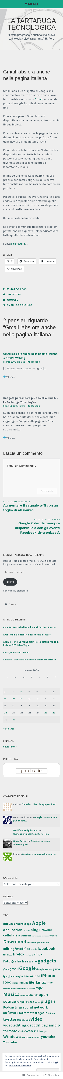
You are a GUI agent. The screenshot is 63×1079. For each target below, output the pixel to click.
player (37, 1002)
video (36, 1019)
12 (29, 698)
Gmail (38, 99)
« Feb (6, 728)
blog (34, 930)
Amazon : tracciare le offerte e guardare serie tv (29, 659)
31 (13, 719)
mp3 (39, 988)
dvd (47, 943)
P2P (18, 1001)
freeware (29, 961)
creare (53, 935)
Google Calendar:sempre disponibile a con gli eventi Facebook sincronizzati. (37, 526)
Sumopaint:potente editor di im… (31, 834)
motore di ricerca (27, 988)
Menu (33, 4)
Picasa (30, 1001)
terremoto (26, 1013)
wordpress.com (30, 1037)
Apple (39, 923)
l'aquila (23, 982)
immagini (17, 976)
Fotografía (12, 961)
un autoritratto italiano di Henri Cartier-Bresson (29, 627)
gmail (10, 305)
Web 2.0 (32, 1031)
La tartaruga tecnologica (31, 24)
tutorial (51, 1013)
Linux (41, 982)
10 (13, 698)
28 (45, 712)
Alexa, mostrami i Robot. (16, 652)
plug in (48, 1001)
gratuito (48, 969)
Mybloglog (25, 995)
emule (34, 949)
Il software (18, 243)
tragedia (41, 1013)
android (21, 923)
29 (53, 712)
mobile (15, 988)
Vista (21, 1031)
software (10, 1013)
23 (5, 712)
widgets (43, 1031)
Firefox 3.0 (30, 955)
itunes (15, 983)
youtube (48, 1037)
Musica (11, 994)
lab (29, 305)
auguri (27, 930)
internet (28, 976)
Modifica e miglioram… (25, 830)
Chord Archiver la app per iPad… (39, 804)
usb (28, 1019)
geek (6, 969)
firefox (18, 954)
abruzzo (9, 924)
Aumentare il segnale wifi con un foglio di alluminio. (30, 506)
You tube (10, 1042)
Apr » (13, 728)
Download (14, 941)
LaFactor (14, 294)
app (28, 923)
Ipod (7, 982)
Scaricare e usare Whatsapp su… (40, 854)
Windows (12, 1036)
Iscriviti (10, 582)
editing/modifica (16, 949)
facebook (46, 948)
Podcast (9, 1007)
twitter (10, 1019)
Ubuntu (21, 1019)
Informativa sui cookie (20, 1065)
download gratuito (36, 942)
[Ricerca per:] (22, 604)
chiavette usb (24, 936)
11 (21, 698)
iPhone (48, 975)
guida (56, 969)
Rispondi (35, 361)
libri (32, 982)
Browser (45, 930)
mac (50, 982)
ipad (37, 976)
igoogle (7, 976)
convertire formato (40, 936)
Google (12, 299)
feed (5, 955)
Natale (34, 995)
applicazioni (13, 930)
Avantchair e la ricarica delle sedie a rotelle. (27, 634)
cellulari (10, 935)
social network (35, 1007)
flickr (39, 954)
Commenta (47, 491)
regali (19, 1008)
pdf (23, 1001)
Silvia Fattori (10, 746)
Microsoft (7, 988)
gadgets (46, 961)
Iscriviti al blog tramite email (23, 554)
